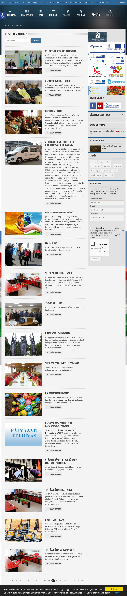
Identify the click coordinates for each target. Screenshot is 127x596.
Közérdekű (74, 2)
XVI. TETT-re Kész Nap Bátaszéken (60, 51)
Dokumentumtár (62, 2)
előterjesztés (105, 162)
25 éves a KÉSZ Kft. (54, 303)
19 (82, 581)
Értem (114, 588)
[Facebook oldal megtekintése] (93, 106)
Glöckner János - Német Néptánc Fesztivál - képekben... (61, 461)
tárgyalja (105, 170)
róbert (114, 170)
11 (49, 581)
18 (78, 581)
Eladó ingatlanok (86, 2)
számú (93, 162)
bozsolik (107, 166)
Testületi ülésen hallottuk (58, 273)
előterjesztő (95, 166)
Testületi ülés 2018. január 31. (60, 549)
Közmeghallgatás (53, 111)
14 (61, 581)
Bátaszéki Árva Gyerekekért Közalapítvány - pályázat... (58, 425)
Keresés (36, 40)
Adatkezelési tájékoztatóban (101, 233)
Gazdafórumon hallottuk (57, 81)
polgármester (96, 175)
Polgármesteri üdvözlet (57, 393)
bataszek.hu (9, 25)
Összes (121, 115)
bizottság (94, 170)
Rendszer (19, 25)
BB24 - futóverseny (54, 519)
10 (45, 581)
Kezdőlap (121, 2)
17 (73, 581)
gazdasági (109, 175)
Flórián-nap (51, 243)
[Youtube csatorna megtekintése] (100, 106)
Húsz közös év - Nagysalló (57, 333)
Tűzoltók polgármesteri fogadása (62, 363)
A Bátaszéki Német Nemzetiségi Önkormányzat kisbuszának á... (60, 143)
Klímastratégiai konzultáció (59, 212)
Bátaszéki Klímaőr (101, 2)
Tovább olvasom (55, 70)
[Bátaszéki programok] (107, 106)
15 (65, 581)
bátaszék (117, 166)
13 (57, 581)
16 (69, 581)
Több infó (115, 592)
